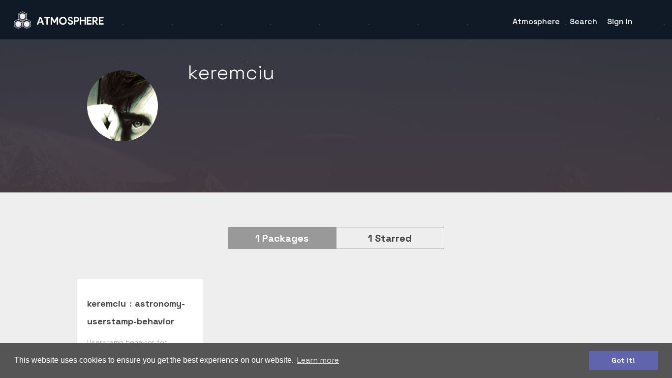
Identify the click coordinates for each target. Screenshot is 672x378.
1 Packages (281, 238)
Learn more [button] (318, 360)
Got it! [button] (623, 360)
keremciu (106, 303)
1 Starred (390, 238)
